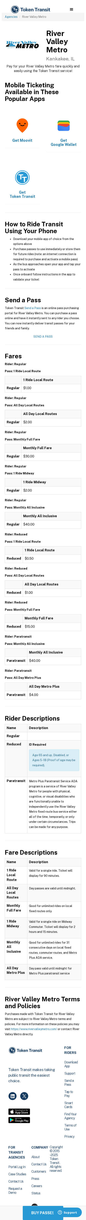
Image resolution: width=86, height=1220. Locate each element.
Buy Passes (43, 1213)
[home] (30, 9)
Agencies (11, 16)
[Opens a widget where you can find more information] (67, 1213)
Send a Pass (32, 308)
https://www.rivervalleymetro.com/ (34, 1029)
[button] (71, 9)
